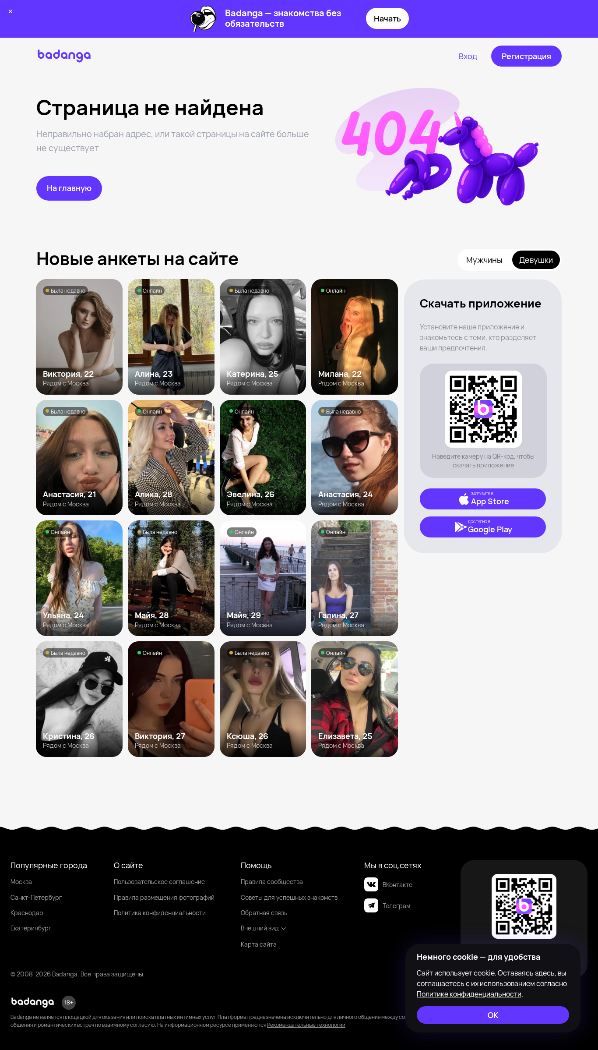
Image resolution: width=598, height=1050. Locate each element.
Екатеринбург (31, 928)
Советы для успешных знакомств (289, 897)
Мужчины (484, 260)
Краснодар (27, 913)
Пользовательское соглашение (159, 881)
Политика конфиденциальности (160, 913)
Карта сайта (259, 944)
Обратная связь (264, 913)
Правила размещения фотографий (164, 897)
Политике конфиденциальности (469, 994)
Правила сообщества (272, 881)
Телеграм (396, 906)
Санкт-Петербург (36, 897)
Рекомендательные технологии (306, 1025)
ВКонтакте (397, 884)
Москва (21, 881)
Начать (387, 18)
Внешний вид (260, 928)
